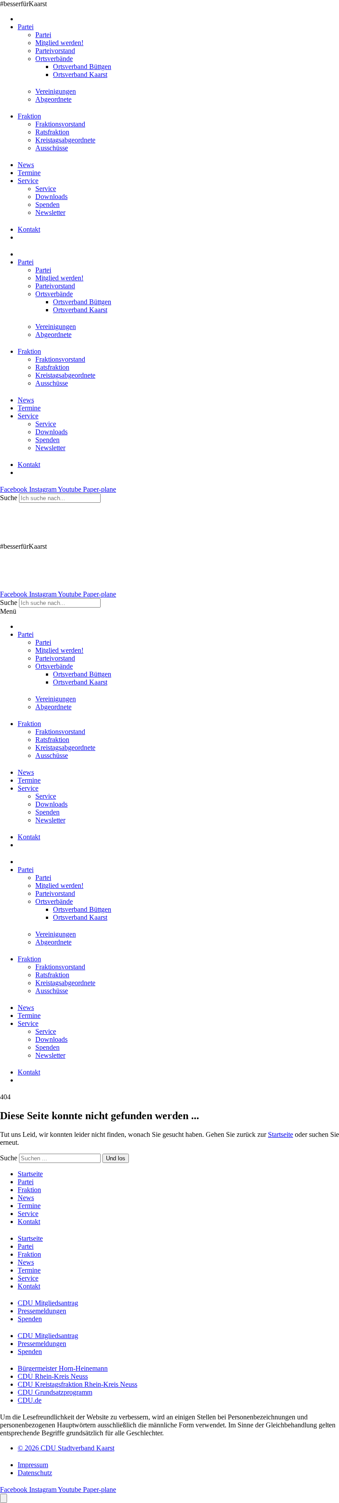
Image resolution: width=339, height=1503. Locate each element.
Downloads (51, 196)
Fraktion (29, 116)
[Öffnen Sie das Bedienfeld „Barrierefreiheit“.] (3, 1498)
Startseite (280, 1134)
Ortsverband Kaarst (80, 74)
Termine (29, 172)
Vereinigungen (55, 91)
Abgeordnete (53, 99)
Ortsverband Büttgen (82, 66)
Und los (115, 1158)
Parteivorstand (55, 50)
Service (28, 180)
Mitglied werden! (59, 42)
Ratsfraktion (52, 132)
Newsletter (50, 212)
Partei (26, 27)
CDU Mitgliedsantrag (48, 1303)
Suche (8, 497)
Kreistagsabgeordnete (65, 140)
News (26, 164)
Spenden (47, 204)
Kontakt (29, 229)
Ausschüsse (51, 148)
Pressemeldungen (42, 1311)
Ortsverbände (54, 58)
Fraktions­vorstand (60, 124)
